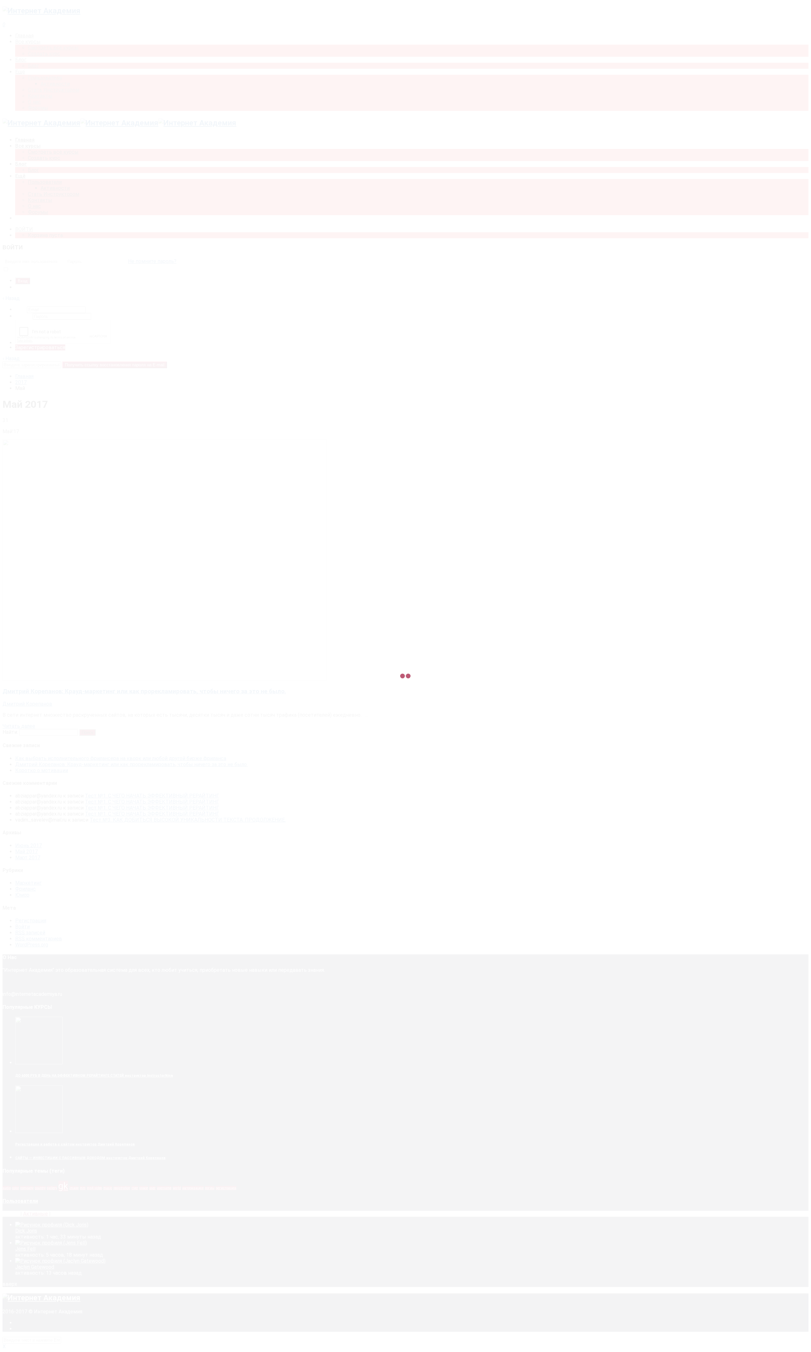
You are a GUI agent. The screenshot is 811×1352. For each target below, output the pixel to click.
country (40, 1188)
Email (21, 309)
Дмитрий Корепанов (27, 704)
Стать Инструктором (53, 194)
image (74, 1188)
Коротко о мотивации (41, 770)
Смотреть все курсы (53, 152)
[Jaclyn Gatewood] (60, 1261)
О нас (34, 206)
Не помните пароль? (152, 261)
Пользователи (45, 182)
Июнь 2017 (28, 846)
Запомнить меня (28, 269)
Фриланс (25, 889)
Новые (11, 1214)
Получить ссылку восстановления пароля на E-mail (114, 364)
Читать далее (19, 726)
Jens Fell (25, 1249)
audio (7, 1188)
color (15, 1188)
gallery (52, 1188)
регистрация (226, 1188)
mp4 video (94, 1188)
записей (30, 933)
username (164, 1188)
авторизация (193, 1188)
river (134, 1188)
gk (63, 1186)
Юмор (22, 895)
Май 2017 (26, 852)
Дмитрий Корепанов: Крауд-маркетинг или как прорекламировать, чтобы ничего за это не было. (144, 691)
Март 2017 (27, 858)
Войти (22, 927)
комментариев (38, 939)
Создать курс (44, 158)
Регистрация (30, 287)
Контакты (40, 200)
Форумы (38, 212)
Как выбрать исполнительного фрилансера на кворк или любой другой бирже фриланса (120, 758)
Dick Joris (26, 1231)
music (107, 1188)
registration (121, 1188)
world (177, 1188)
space (143, 1188)
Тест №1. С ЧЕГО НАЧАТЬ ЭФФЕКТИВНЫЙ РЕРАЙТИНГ (152, 796)
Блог (33, 170)
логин (209, 1188)
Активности (55, 188)
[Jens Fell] (51, 1243)
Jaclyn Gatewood (34, 1267)
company (27, 1188)
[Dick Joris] (51, 1225)
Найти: (10, 732)
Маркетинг (28, 883)
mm (83, 1188)
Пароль (24, 316)
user (152, 1188)
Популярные (67, 1214)
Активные (35, 1214)
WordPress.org (31, 945)
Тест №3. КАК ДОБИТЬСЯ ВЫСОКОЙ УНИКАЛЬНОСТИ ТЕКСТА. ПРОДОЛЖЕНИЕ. (188, 820)
